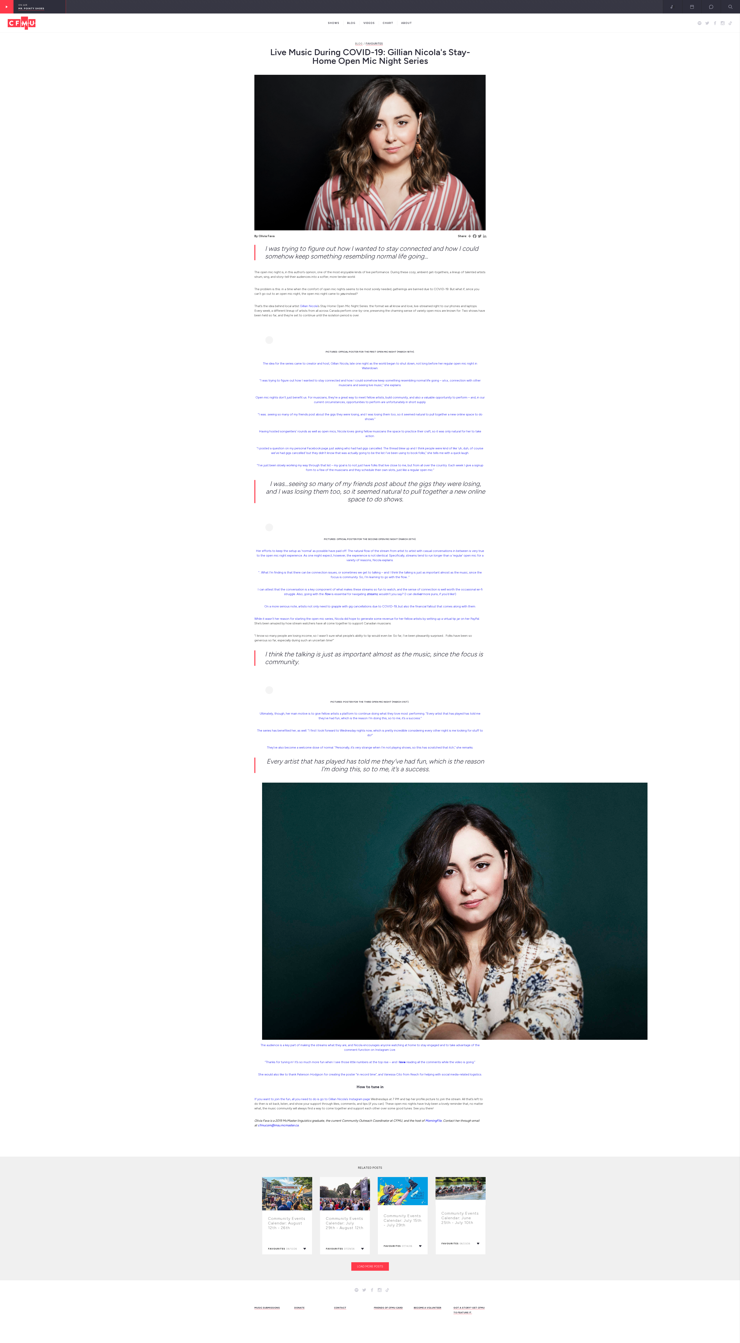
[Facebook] (474, 236)
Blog (351, 23)
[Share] (469, 236)
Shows (333, 23)
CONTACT (340, 1307)
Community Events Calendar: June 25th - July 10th (460, 1218)
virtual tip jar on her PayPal (461, 619)
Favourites (374, 43)
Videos (369, 23)
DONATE (299, 1307)
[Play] (6, 6)
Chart (388, 23)
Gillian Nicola (309, 306)
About (406, 23)
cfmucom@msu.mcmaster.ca (278, 1125)
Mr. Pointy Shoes (31, 8)
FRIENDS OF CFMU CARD (388, 1307)
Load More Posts (370, 1266)
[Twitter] (479, 236)
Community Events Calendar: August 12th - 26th (286, 1223)
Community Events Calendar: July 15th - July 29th (403, 1220)
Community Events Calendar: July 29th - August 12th (344, 1223)
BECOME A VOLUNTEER (427, 1307)
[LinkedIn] (484, 236)
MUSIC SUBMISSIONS (267, 1307)
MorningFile (433, 1120)
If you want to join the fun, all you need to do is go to (291, 1099)
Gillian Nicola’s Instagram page (349, 1099)
